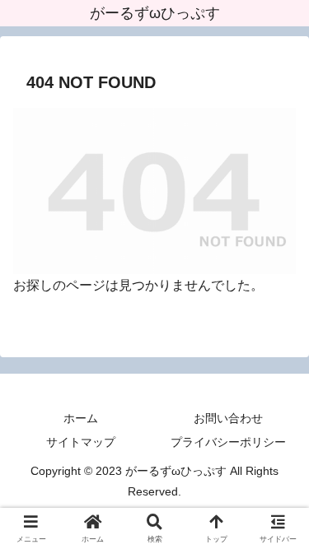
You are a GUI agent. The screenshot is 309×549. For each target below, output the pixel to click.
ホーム (80, 418)
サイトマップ (80, 442)
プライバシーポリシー (228, 442)
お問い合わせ (228, 418)
